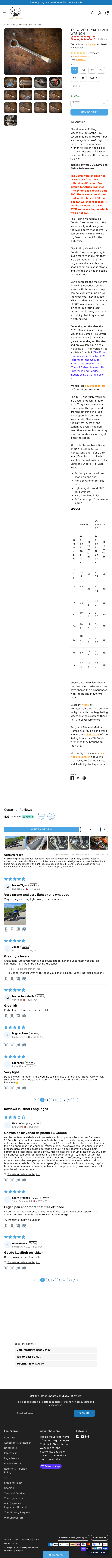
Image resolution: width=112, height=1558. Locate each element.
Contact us (10, 1447)
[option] (33, 52)
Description (78, 121)
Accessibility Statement (18, 1442)
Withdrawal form (14, 1517)
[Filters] (90, 829)
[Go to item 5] (100, 843)
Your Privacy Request (17, 1512)
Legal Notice (11, 1458)
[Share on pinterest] (24, 929)
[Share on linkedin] (18, 929)
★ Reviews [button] (56, 1554)
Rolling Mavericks (81, 56)
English (98, 1537)
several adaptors (95, 385)
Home (7, 25)
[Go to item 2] (36, 843)
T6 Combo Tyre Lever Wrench (27, 25)
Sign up (84, 1413)
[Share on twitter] (12, 929)
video (85, 704)
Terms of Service (14, 1493)
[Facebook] (77, 1436)
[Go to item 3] (58, 843)
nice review (93, 734)
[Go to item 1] (15, 843)
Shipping (90, 44)
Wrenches (81, 60)
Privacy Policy (12, 1463)
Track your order (14, 1498)
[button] (78, 53)
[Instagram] (87, 1436)
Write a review (41, 829)
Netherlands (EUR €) (71, 1537)
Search (8, 1477)
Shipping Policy (13, 1482)
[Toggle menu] (4, 13)
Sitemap (9, 1487)
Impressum (10, 1453)
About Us (9, 1437)
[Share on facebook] (6, 929)
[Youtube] (82, 1436)
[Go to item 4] (79, 843)
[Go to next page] (75, 1100)
